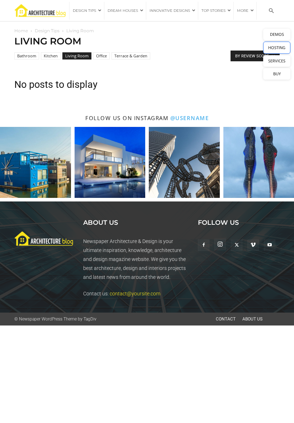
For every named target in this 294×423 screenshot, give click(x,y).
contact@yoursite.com (135, 293)
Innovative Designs (170, 10)
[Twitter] (236, 245)
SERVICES (276, 60)
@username (189, 118)
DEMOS (277, 34)
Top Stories (213, 10)
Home (21, 30)
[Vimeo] (253, 245)
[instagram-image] (35, 162)
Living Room (77, 55)
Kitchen (51, 55)
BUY (277, 73)
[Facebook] (203, 245)
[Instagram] (220, 244)
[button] (271, 11)
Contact (226, 319)
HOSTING (276, 47)
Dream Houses (123, 10)
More (242, 10)
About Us (252, 319)
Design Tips (84, 10)
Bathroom (26, 55)
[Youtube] (269, 245)
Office (101, 55)
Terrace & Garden (130, 55)
